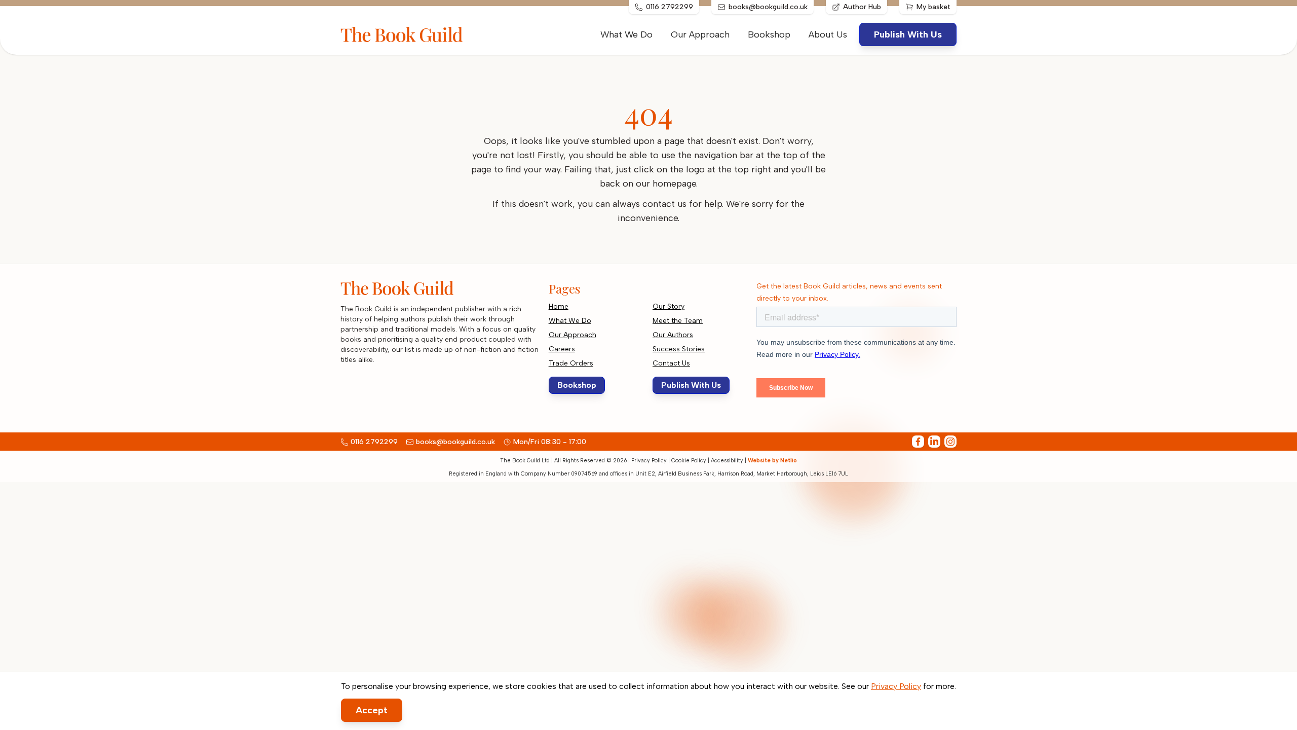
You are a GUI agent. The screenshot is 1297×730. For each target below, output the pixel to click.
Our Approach (700, 34)
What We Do (626, 34)
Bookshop (769, 34)
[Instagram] (950, 441)
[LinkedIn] (934, 441)
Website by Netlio (772, 460)
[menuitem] (828, 34)
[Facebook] (918, 441)
